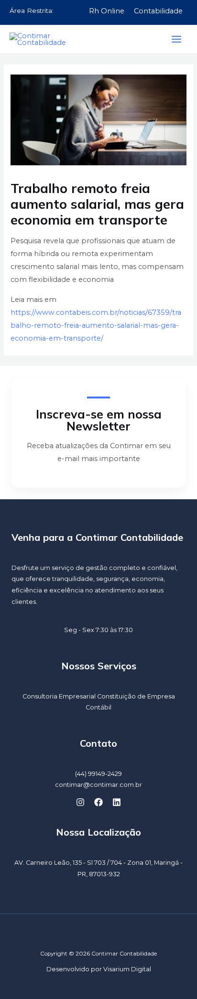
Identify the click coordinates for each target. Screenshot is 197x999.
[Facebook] (98, 802)
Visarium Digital (127, 969)
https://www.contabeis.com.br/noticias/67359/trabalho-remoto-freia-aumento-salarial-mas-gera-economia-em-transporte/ (96, 325)
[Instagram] (80, 802)
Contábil (98, 707)
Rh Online (106, 11)
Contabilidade (158, 11)
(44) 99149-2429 (98, 773)
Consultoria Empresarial (59, 696)
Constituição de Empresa (136, 696)
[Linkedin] (116, 802)
